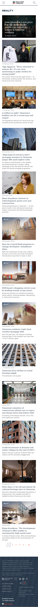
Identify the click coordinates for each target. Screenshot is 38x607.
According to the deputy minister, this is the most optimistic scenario (18, 413)
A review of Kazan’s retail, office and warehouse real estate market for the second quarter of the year (19, 534)
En (24, 583)
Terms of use (6, 589)
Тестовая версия (8, 600)
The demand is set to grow (17, 373)
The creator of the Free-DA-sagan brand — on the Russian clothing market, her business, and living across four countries (19, 73)
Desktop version (7, 598)
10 (29, 545)
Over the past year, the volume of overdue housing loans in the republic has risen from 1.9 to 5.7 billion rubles (18, 333)
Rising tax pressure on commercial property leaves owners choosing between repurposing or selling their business (18, 292)
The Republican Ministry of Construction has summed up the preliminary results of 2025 (18, 118)
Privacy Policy (7, 591)
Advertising (6, 586)
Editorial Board (8, 583)
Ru (21, 583)
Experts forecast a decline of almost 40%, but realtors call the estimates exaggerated (18, 451)
